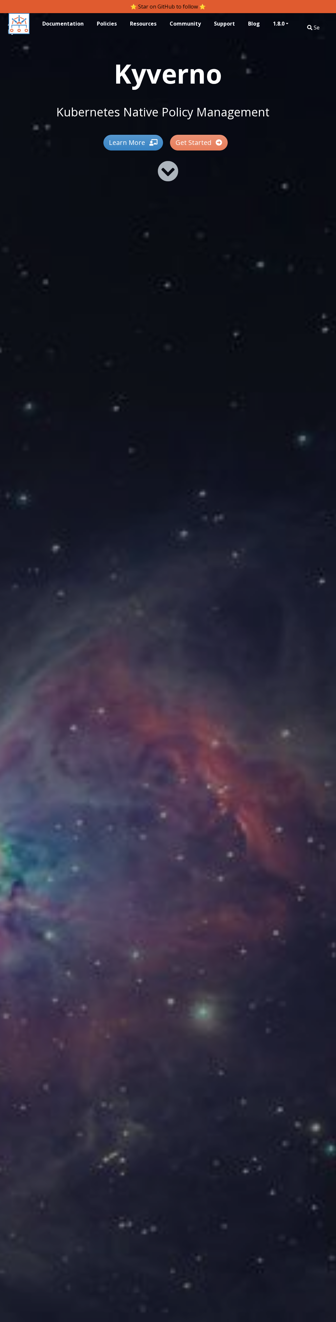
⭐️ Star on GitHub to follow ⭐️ (168, 6)
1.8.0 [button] (278, 23)
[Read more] (168, 171)
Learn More (128, 142)
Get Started (194, 142)
